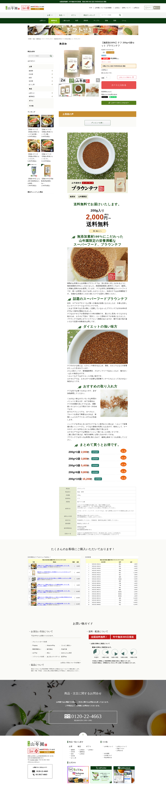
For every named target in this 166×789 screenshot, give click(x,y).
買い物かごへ (97, 231)
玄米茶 (73, 755)
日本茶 (73, 751)
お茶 (48, 15)
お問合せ (136, 7)
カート (157, 7)
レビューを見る (110, 52)
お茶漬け (82, 754)
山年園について (108, 746)
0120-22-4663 (42, 771)
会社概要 (106, 753)
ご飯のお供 (66, 20)
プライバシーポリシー (34, 762)
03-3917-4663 (34, 760)
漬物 (106, 20)
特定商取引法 (108, 757)
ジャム (124, 20)
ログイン (149, 7)
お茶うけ (43, 20)
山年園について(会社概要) (103, 7)
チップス (96, 20)
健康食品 (54, 20)
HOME (29, 39)
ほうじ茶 (73, 758)
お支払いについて (122, 746)
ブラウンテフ (49, 39)
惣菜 (114, 20)
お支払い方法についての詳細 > (71, 662)
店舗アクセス (120, 748)
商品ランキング (89, 15)
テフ (43, 39)
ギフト (73, 15)
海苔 (76, 20)
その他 (31, 106)
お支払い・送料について (123, 7)
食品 (60, 15)
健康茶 (73, 749)
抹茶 (72, 754)
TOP (90, 7)
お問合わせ (120, 750)
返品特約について (106, 91)
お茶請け (82, 749)
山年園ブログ (108, 755)
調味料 (86, 20)
